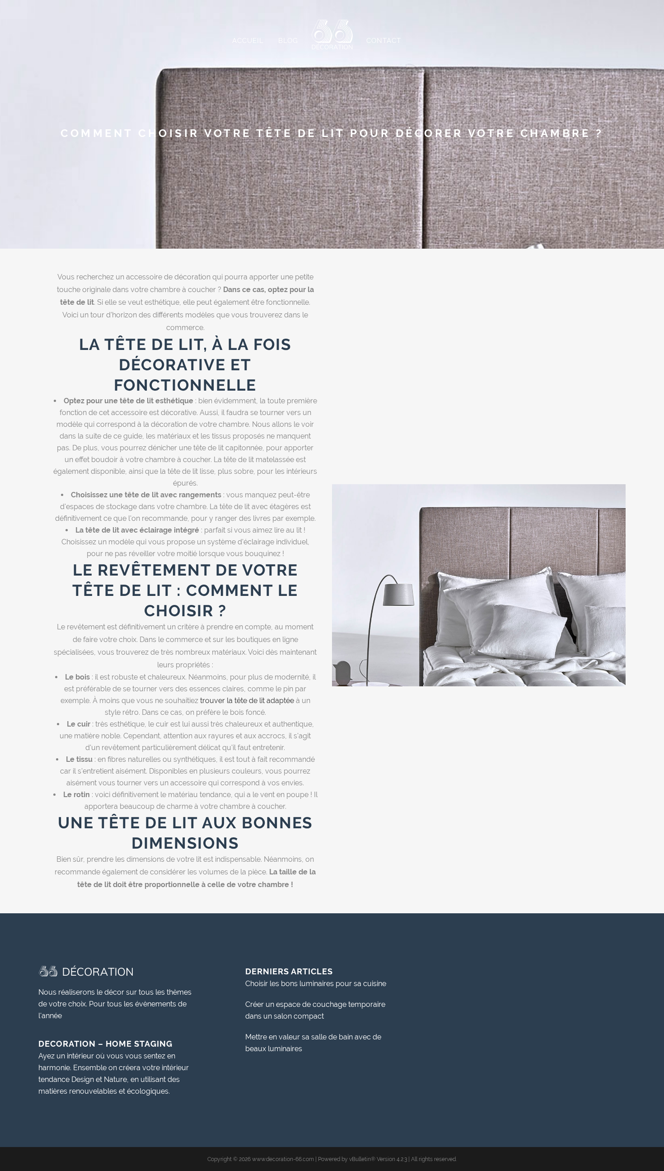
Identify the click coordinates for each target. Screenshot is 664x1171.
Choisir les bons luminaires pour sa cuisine (315, 983)
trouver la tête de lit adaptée (248, 700)
